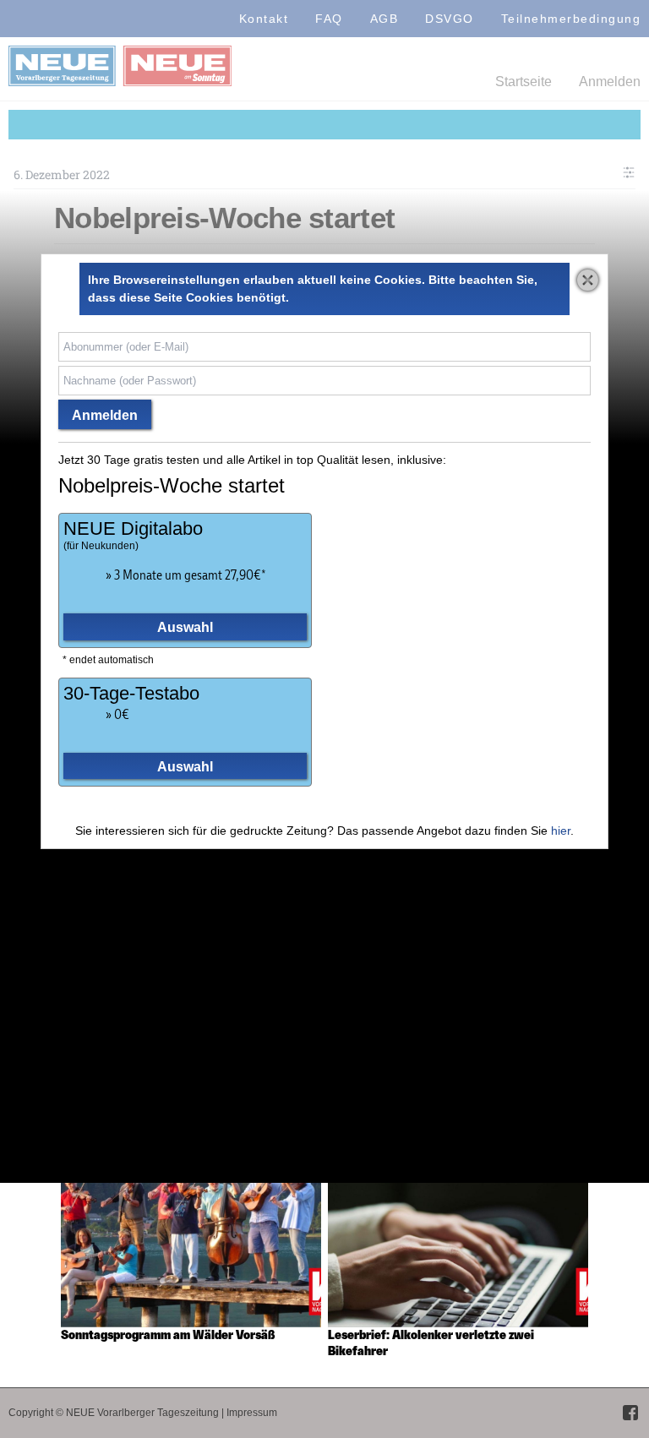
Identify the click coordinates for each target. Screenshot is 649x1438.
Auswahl (185, 627)
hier (560, 830)
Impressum (251, 1413)
